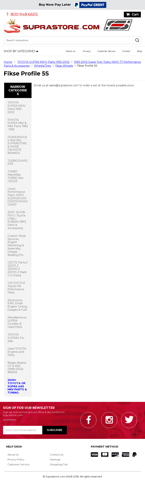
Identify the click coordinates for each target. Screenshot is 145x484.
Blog (139, 51)
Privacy (87, 51)
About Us (13, 454)
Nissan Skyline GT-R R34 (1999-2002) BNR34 (17, 367)
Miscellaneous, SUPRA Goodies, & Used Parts (17, 322)
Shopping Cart (59, 464)
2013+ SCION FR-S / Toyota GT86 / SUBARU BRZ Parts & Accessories (17, 220)
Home (8, 62)
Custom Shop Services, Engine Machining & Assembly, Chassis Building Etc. (17, 245)
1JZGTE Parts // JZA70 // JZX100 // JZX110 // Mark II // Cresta (18, 269)
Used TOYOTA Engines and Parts (17, 352)
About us (70, 51)
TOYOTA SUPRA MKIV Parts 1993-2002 (43, 62)
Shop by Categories (19, 51)
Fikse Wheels (64, 65)
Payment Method (104, 446)
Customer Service (106, 51)
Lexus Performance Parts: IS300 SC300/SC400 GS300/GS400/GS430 (18, 196)
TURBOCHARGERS (18, 162)
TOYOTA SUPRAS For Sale (16, 338)
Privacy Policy (16, 459)
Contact (126, 51)
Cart (135, 14)
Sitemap (55, 459)
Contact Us (56, 454)
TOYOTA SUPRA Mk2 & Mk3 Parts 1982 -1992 (18, 124)
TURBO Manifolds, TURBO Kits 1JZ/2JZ (15, 176)
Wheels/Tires (42, 65)
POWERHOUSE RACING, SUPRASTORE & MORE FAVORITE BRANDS (17, 145)
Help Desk (14, 446)
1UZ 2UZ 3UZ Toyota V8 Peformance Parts (16, 287)
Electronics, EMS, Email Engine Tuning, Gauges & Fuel (17, 305)
